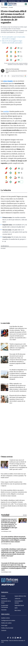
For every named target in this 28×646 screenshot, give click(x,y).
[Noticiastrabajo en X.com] (10, 638)
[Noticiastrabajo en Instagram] (13, 638)
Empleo (3, 596)
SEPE (16, 608)
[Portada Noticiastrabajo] (14, 580)
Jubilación (17, 598)
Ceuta (18, 1)
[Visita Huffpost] (26, 4)
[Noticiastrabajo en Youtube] (18, 638)
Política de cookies (6, 623)
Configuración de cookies (8, 620)
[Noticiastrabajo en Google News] (20, 638)
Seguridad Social (19, 605)
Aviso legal (4, 625)
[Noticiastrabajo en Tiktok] (15, 638)
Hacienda (3, 610)
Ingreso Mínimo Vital (20, 596)
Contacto (3, 630)
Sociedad (3, 248)
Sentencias (4, 598)
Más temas (18, 610)
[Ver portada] (10, 4)
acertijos (6, 111)
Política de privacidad (7, 628)
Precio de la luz (11, 1)
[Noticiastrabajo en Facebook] (8, 638)
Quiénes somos (5, 618)
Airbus (22, 1)
